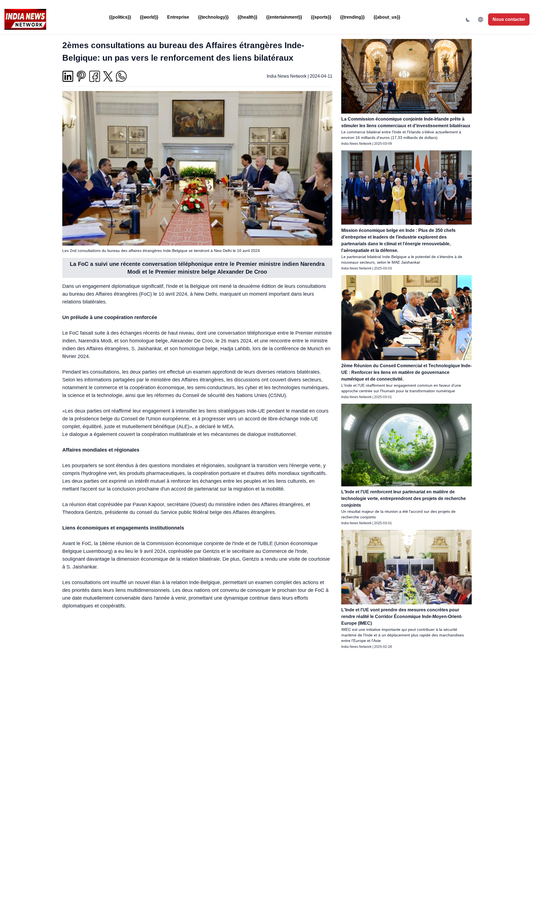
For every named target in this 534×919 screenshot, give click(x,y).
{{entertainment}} (284, 17)
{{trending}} (352, 17)
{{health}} (247, 17)
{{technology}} (213, 17)
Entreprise (178, 17)
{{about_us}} (387, 17)
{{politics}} (120, 17)
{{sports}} (321, 17)
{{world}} (149, 17)
